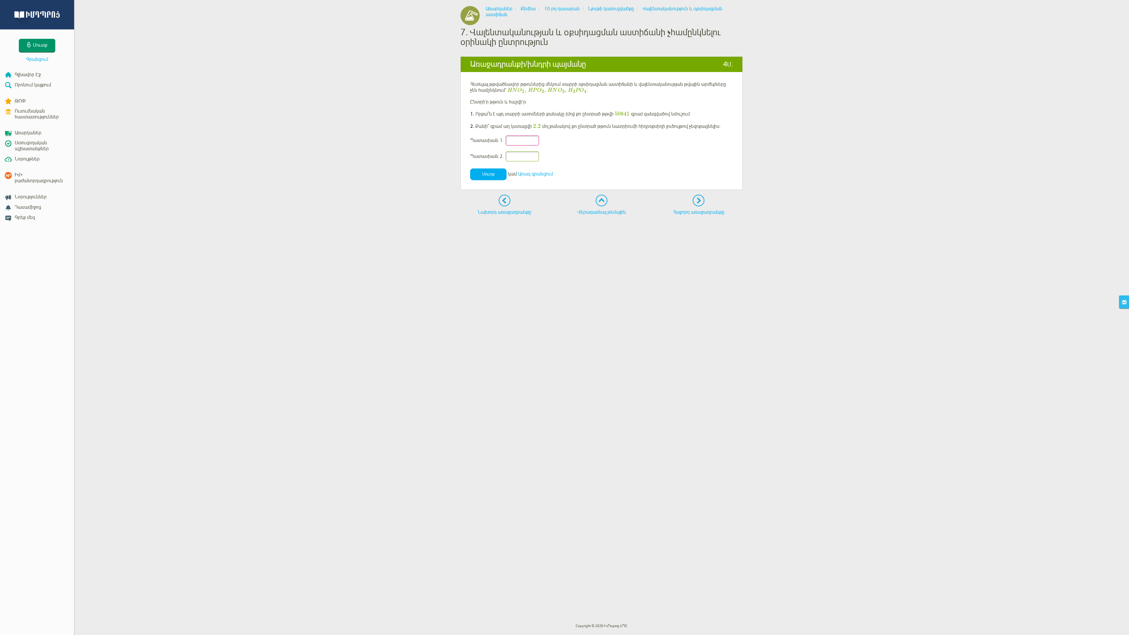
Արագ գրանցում (535, 174)
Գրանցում (37, 59)
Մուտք (488, 174)
